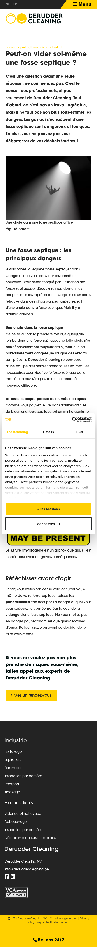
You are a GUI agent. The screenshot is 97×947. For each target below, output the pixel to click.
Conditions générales (63, 919)
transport (12, 784)
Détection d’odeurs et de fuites (30, 838)
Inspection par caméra (23, 830)
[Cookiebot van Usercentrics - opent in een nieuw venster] (72, 419)
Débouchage (16, 822)
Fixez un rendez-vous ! (32, 695)
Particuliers (19, 803)
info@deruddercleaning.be (27, 869)
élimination (13, 768)
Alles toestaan (48, 509)
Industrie (16, 741)
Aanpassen (46, 523)
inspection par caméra (23, 776)
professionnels (18, 602)
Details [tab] (48, 432)
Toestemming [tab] (17, 432)
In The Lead (62, 922)
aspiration (13, 760)
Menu (84, 4)
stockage (12, 792)
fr (15, 4)
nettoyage (13, 752)
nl (7, 4)
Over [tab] (79, 432)
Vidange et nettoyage (23, 814)
